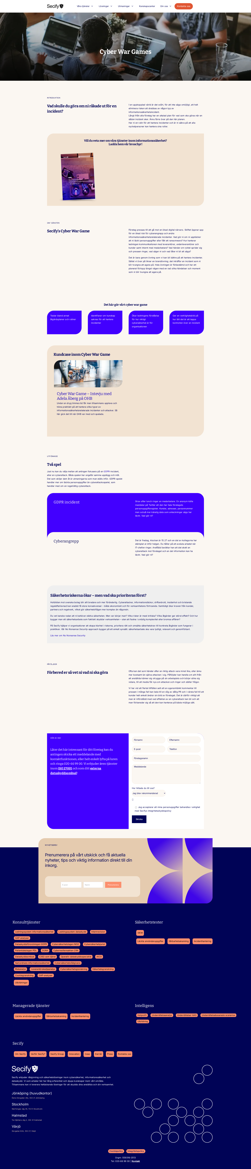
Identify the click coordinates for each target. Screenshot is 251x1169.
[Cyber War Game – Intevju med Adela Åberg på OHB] (88, 373)
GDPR (107, 471)
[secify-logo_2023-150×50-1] (55, 4)
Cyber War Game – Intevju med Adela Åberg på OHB (84, 396)
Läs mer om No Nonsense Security (67, 635)
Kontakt (136, 1161)
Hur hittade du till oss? (143, 788)
